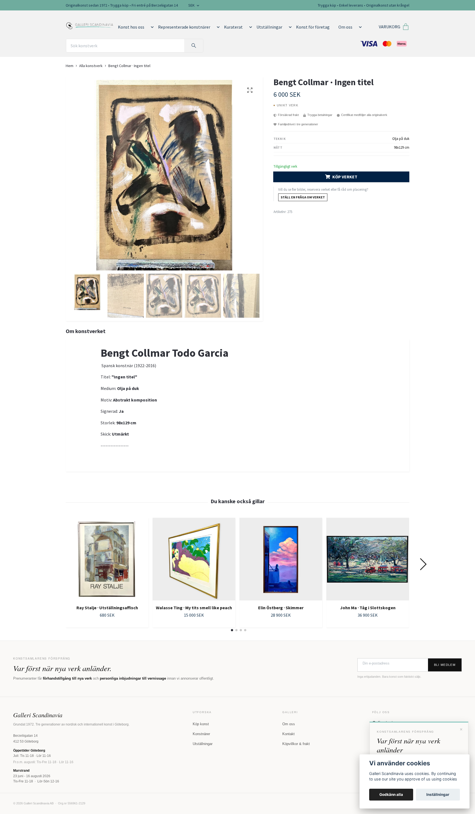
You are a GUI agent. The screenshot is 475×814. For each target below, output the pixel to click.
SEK (191, 5)
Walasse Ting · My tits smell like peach (194, 607)
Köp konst (201, 724)
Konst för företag (313, 27)
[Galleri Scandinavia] (90, 24)
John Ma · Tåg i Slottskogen (368, 607)
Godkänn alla (391, 794)
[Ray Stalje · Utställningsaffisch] (107, 559)
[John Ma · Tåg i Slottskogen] (367, 559)
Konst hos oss (131, 27)
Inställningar (437, 794)
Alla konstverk (91, 65)
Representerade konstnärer (184, 27)
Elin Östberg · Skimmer (280, 607)
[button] (151, 26)
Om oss (345, 27)
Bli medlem (444, 664)
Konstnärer (201, 734)
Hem (69, 65)
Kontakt (288, 734)
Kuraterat (233, 27)
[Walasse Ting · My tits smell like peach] (194, 559)
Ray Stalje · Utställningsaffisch (107, 607)
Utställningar (269, 27)
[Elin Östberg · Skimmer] (280, 559)
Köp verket (344, 176)
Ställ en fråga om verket (303, 197)
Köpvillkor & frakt (296, 744)
